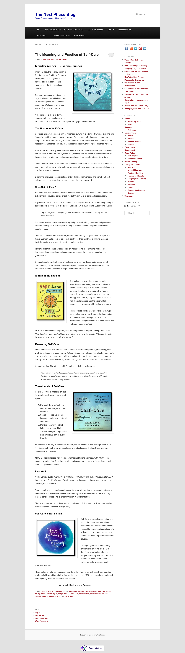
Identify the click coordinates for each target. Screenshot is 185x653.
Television (132, 144)
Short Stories (79, 35)
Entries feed (40, 615)
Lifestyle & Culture (132, 164)
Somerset (128, 196)
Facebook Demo (124, 29)
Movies (131, 138)
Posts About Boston (62, 35)
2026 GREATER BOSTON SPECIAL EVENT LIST (64, 29)
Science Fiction (134, 141)
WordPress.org (41, 621)
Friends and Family (136, 175)
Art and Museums (135, 170)
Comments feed (41, 618)
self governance (64, 593)
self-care (74, 593)
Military (131, 181)
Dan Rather (92, 591)
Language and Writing (137, 178)
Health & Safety (48, 591)
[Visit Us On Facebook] (126, 50)
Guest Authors (130, 153)
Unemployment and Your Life (136, 108)
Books (130, 135)
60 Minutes (73, 591)
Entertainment (130, 132)
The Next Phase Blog (55, 14)
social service (95, 593)
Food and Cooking (135, 173)
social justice (84, 593)
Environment (129, 147)
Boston (127, 118)
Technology (132, 130)
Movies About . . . (43, 35)
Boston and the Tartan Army (136, 105)
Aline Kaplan (62, 59)
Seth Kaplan (133, 155)
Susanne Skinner (135, 158)
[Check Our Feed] (131, 50)
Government (129, 150)
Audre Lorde (83, 591)
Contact (111, 29)
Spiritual (58, 591)
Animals (131, 167)
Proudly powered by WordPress (92, 635)
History (131, 124)
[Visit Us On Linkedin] (144, 50)
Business (128, 127)
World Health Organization (52, 596)
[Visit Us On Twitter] (135, 50)
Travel (130, 187)
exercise (101, 591)
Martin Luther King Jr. (49, 593)
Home (38, 29)
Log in (37, 612)
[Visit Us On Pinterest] (140, 50)
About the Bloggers (95, 29)
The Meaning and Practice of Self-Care (67, 54)
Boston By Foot (134, 121)
